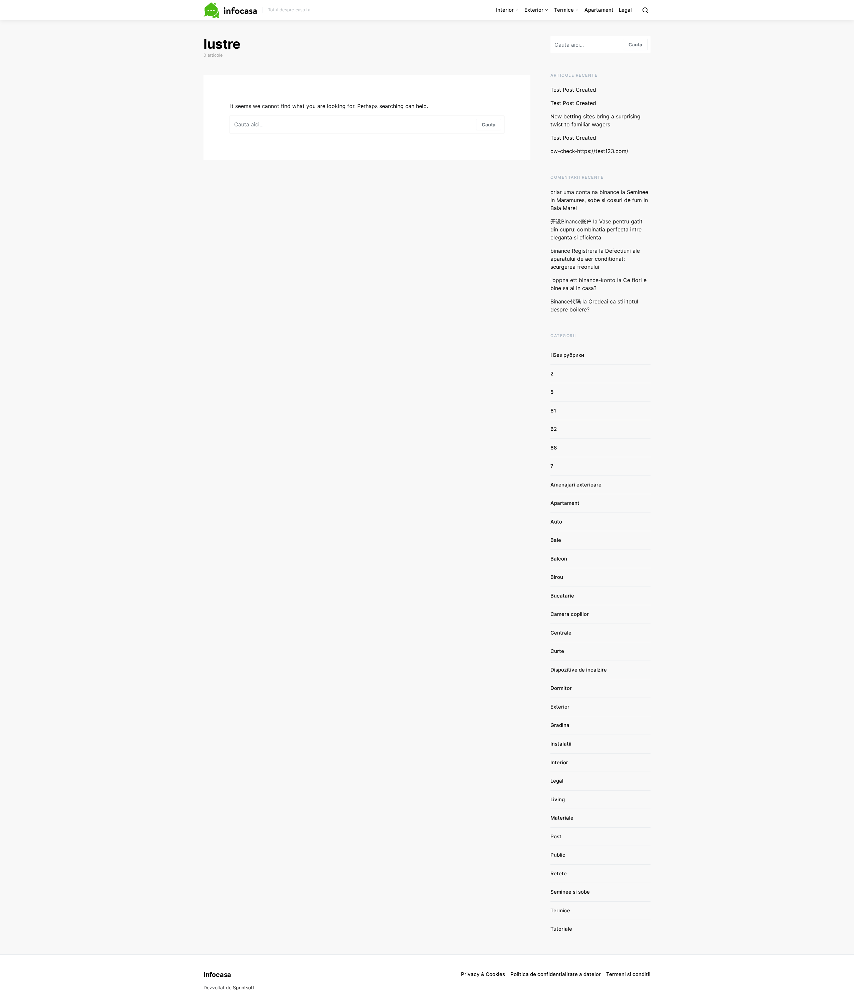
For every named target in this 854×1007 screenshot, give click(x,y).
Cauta (488, 124)
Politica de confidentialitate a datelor (555, 974)
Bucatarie (562, 596)
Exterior (533, 10)
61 (553, 410)
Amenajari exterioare (575, 484)
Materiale (561, 818)
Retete (558, 873)
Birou (556, 577)
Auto (556, 522)
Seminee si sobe (570, 892)
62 (553, 429)
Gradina (559, 725)
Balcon (558, 559)
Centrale (560, 633)
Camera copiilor (569, 614)
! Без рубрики (567, 355)
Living (557, 799)
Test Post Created (573, 89)
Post (555, 836)
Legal (625, 10)
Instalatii (560, 744)
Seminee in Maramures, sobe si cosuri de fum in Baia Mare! (599, 200)
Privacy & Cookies (483, 974)
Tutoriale (561, 929)
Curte (557, 651)
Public (557, 855)
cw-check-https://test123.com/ (589, 151)
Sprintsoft (243, 987)
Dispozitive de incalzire (578, 670)
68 (553, 447)
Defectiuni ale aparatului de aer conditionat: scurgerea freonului (595, 258)
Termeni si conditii (628, 974)
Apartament (598, 10)
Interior (505, 10)
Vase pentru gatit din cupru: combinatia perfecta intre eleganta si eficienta (596, 229)
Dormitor (561, 688)
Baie (555, 540)
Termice (564, 10)
